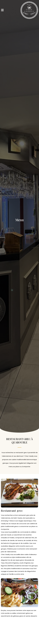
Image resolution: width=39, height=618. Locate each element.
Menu (19, 220)
